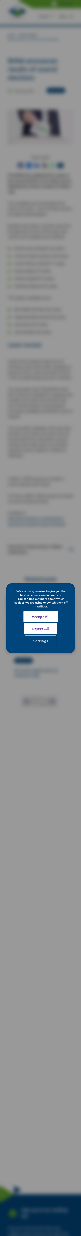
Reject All (40, 628)
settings (42, 606)
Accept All (40, 616)
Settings (40, 640)
